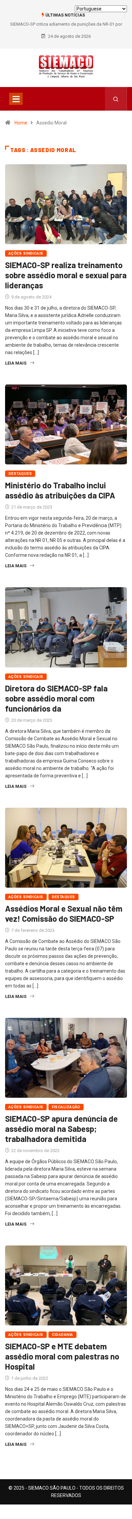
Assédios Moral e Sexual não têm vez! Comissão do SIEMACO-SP (64, 913)
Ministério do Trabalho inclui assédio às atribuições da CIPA (60, 490)
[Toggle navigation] (16, 98)
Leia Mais (15, 363)
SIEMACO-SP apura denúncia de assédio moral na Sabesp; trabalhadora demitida (61, 1129)
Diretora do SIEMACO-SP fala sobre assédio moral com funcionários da (56, 698)
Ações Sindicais (25, 253)
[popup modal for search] (116, 99)
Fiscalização (66, 1107)
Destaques (20, 473)
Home (21, 122)
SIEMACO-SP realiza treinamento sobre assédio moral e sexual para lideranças (66, 275)
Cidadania (62, 1334)
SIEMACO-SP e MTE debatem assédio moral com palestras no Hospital (62, 1356)
